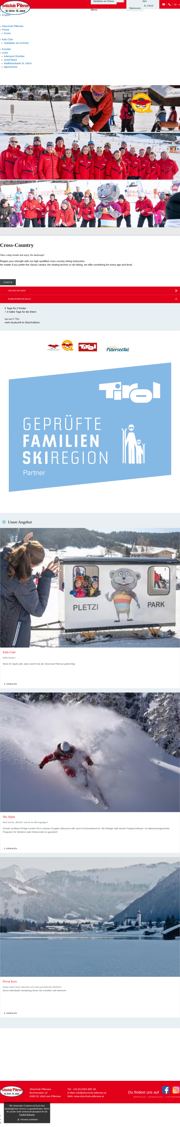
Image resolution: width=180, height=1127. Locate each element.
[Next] (149, 160)
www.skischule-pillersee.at (89, 1096)
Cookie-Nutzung (26, 1114)
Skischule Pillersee (12, 26)
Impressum (139, 1097)
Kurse (7, 33)
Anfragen (11, 684)
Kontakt (6, 49)
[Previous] (31, 160)
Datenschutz (155, 1097)
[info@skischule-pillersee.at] (164, 4)
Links (5, 52)
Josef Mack (10, 59)
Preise (5, 29)
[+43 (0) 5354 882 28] (169, 4)
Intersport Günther (14, 56)
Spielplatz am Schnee (16, 43)
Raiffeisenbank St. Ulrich (18, 63)
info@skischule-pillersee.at (91, 1092)
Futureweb (173, 1097)
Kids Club (7, 39)
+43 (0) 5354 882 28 (84, 1089)
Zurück (7, 282)
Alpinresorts (135, 8)
